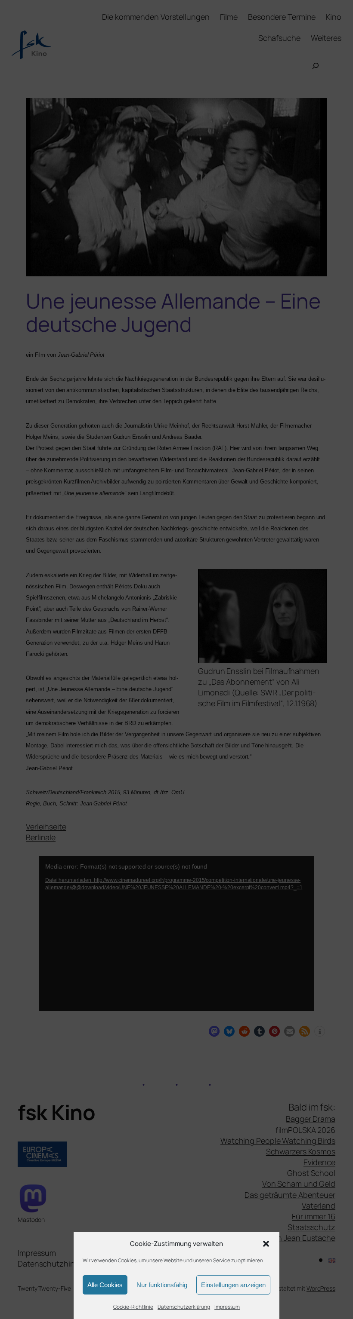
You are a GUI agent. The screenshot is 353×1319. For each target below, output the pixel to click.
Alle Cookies (105, 1284)
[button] (266, 1243)
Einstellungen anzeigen (233, 1284)
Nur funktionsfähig (161, 1284)
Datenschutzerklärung (184, 1306)
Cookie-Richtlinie (133, 1306)
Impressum (227, 1306)
